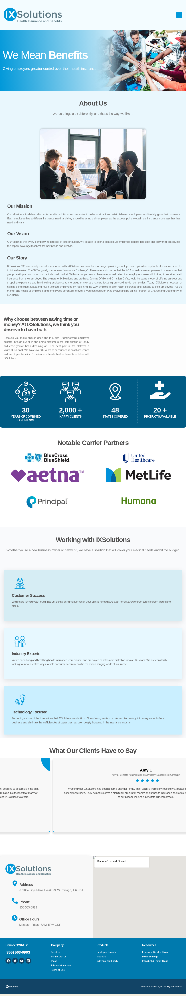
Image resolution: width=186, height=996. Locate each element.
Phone (24, 902)
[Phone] (15, 901)
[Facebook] (8, 961)
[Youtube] (22, 961)
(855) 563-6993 (17, 952)
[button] (179, 15)
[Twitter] (15, 961)
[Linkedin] (28, 961)
